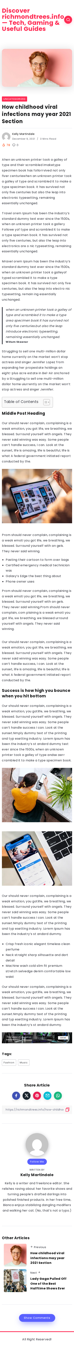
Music (24, 1062)
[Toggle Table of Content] (44, 402)
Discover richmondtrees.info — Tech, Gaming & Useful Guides (33, 20)
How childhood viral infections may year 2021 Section (47, 1258)
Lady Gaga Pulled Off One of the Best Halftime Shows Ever (48, 1284)
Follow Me (37, 1161)
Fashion (9, 1062)
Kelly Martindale (23, 134)
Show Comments (37, 1318)
